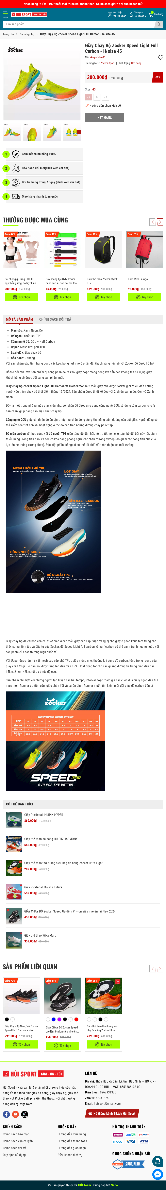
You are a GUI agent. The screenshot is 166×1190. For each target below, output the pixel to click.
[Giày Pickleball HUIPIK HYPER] (14, 820)
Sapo (114, 1185)
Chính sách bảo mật (16, 1134)
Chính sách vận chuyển (18, 1141)
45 (105, 97)
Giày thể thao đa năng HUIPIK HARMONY (51, 839)
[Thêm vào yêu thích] (36, 236)
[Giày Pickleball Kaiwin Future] (14, 892)
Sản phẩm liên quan (30, 966)
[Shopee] (15, 1114)
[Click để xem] (42, 82)
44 (97, 97)
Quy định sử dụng (14, 1155)
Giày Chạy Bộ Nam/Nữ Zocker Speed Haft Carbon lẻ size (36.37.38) (21, 1030)
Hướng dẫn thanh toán (72, 1141)
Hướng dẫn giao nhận (72, 1148)
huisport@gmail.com (107, 1103)
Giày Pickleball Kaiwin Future (43, 887)
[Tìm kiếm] (158, 24)
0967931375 (108, 1092)
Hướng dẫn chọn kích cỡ (105, 105)
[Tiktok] (24, 1114)
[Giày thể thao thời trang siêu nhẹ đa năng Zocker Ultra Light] (14, 868)
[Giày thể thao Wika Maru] (14, 940)
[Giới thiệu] (117, 14)
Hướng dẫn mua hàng (72, 1134)
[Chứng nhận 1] (128, 1164)
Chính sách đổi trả (15, 1148)
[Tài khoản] (137, 14)
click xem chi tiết (57, 168)
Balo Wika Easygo (138, 279)
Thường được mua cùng (35, 219)
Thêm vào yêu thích (160, 57)
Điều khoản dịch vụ (70, 1155)
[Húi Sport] (33, 1075)
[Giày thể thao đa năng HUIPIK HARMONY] (14, 844)
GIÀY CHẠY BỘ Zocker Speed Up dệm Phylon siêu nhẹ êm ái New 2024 (70, 911)
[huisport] (29, 14)
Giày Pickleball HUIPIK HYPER (43, 815)
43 (88, 97)
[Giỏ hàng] (155, 14)
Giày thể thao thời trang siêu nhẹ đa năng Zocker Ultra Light (63, 863)
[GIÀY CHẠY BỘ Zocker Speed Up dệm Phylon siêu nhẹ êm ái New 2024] (14, 916)
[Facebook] (6, 1114)
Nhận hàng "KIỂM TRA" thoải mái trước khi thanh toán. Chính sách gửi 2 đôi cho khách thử (83, 4)
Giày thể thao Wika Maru (40, 935)
